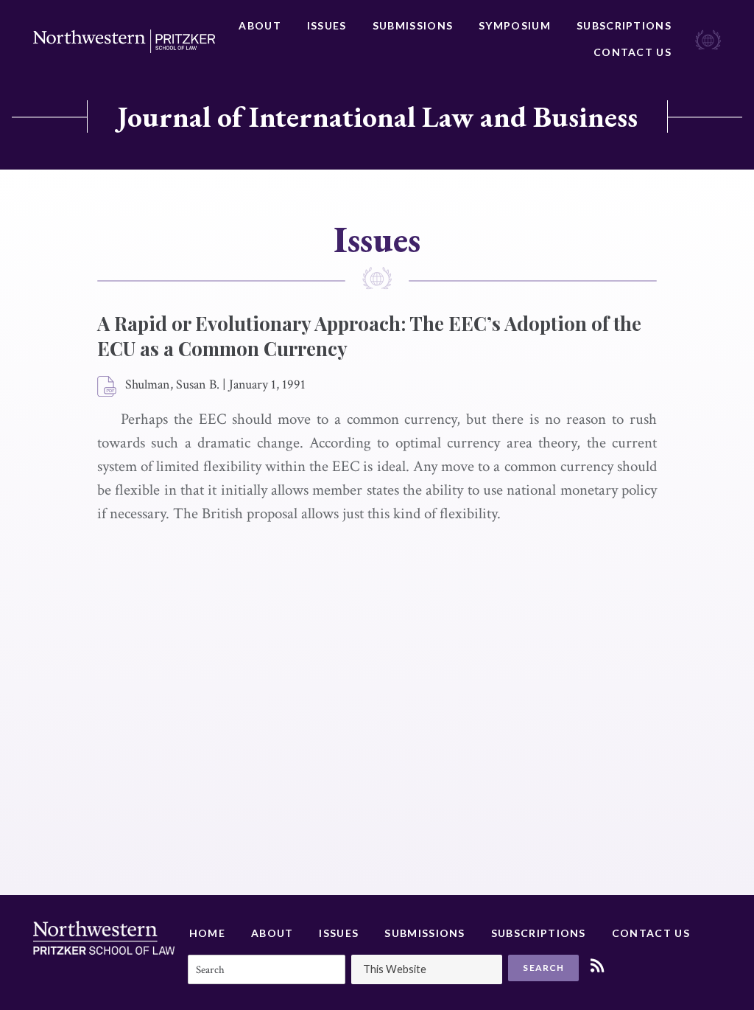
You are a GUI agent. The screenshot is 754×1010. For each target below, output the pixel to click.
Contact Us (632, 52)
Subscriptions (624, 25)
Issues (327, 25)
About (260, 25)
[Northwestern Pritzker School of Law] (124, 41)
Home (207, 933)
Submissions (413, 25)
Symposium (515, 25)
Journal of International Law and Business (377, 116)
